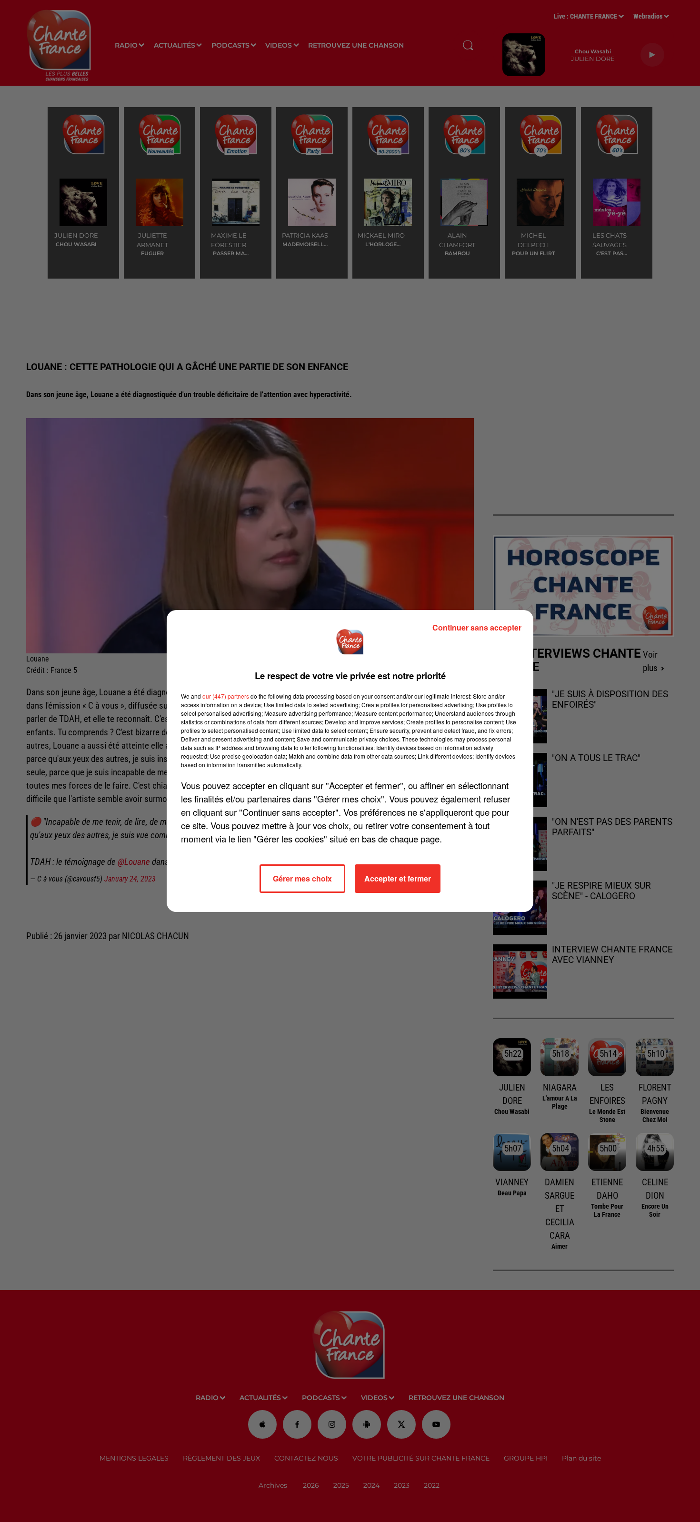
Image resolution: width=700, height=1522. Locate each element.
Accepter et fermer (397, 878)
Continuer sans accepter (476, 627)
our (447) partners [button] (225, 696)
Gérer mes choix (302, 878)
